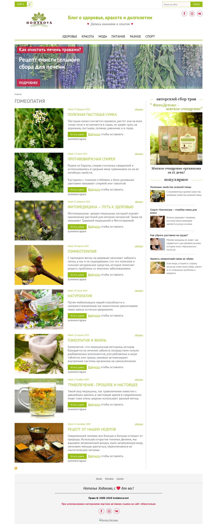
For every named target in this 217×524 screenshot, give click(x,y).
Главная (18, 94)
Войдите (94, 134)
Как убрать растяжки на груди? (169, 235)
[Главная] (39, 20)
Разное (135, 36)
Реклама (109, 478)
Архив (99, 478)
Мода (102, 36)
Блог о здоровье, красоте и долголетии (110, 17)
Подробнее (28, 83)
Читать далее (78, 135)
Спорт (150, 36)
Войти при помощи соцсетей (29, 4)
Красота (88, 36)
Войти (20, 4)
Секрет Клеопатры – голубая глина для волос (173, 211)
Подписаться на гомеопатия (16, 468)
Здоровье (69, 36)
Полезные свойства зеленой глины (170, 187)
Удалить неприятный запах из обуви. (172, 258)
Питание (118, 36)
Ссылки (120, 478)
